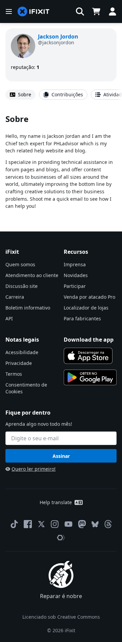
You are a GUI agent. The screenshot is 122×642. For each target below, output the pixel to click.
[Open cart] (96, 11)
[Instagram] (55, 524)
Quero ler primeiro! (34, 469)
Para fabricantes (82, 318)
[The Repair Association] (61, 538)
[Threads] (108, 524)
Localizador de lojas (86, 307)
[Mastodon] (82, 524)
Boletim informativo (27, 307)
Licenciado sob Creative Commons (61, 617)
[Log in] (112, 11)
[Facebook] (28, 524)
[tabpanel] (61, 161)
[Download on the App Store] (88, 356)
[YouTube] (68, 524)
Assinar (61, 456)
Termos (13, 374)
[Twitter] (41, 524)
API (9, 318)
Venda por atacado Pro (89, 297)
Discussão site (21, 286)
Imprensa (75, 264)
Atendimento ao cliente (31, 275)
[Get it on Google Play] (90, 377)
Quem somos (20, 264)
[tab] (20, 95)
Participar (75, 286)
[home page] (33, 12)
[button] (80, 11)
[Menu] (9, 11)
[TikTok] (14, 524)
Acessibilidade (21, 352)
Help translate (56, 502)
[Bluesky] (95, 524)
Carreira (14, 297)
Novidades (76, 275)
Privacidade (18, 363)
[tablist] (61, 94)
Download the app (89, 339)
